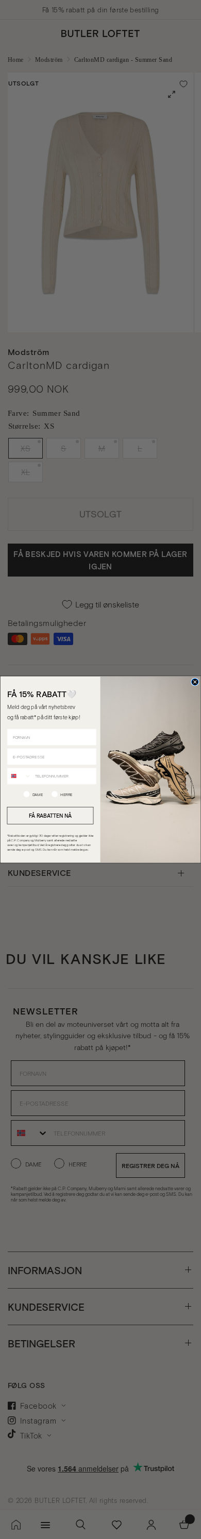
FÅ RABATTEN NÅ (50, 815)
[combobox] (19, 776)
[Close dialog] (195, 682)
